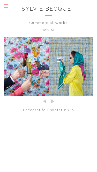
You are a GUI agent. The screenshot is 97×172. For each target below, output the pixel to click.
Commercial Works (48, 23)
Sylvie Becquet (49, 9)
